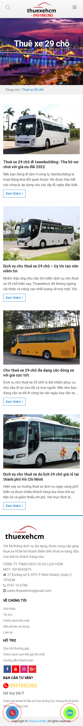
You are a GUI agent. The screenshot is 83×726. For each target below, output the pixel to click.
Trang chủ (12, 90)
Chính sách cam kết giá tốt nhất (24, 654)
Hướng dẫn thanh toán (18, 660)
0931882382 (23, 685)
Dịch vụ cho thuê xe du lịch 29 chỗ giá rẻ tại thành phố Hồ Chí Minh (41, 477)
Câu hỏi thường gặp (16, 648)
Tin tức (7, 614)
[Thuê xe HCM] (41, 7)
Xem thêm (13, 194)
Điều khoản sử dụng (16, 626)
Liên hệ (8, 632)
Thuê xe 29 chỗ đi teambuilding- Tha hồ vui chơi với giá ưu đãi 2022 (41, 164)
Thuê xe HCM (37, 721)
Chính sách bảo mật (16, 620)
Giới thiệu (9, 608)
